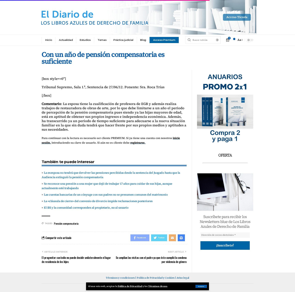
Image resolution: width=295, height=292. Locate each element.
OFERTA (225, 155)
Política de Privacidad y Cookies (155, 277)
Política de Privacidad (130, 286)
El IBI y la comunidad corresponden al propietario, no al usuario (86, 207)
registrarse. (137, 142)
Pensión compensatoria (66, 223)
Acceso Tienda (236, 17)
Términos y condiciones (120, 277)
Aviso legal (183, 277)
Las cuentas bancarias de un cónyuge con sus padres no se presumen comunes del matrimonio (106, 195)
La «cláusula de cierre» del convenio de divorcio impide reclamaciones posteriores (98, 201)
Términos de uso (157, 286)
